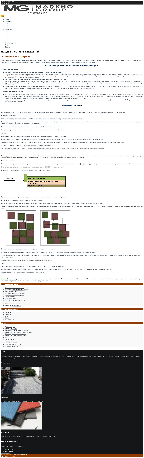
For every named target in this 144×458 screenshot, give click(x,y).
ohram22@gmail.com (7, 2)
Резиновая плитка (10, 297)
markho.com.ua (5, 453)
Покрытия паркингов (16, 39)
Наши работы (13, 25)
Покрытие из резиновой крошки (14, 288)
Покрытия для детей (11, 328)
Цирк (6, 337)
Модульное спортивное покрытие (15, 300)
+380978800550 (6, 4)
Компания (8, 21)
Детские (12, 33)
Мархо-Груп (9, 454)
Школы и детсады (10, 341)
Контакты (12, 27)
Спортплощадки (10, 43)
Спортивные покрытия (11, 346)
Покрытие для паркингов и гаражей (15, 334)
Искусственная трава (11, 291)
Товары (7, 47)
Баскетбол (8, 313)
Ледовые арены (9, 339)
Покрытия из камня (15, 41)
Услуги (7, 45)
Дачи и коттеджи (10, 327)
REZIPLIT (14, 456)
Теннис (7, 318)
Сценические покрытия (12, 343)
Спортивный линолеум (11, 302)
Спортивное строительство (13, 344)
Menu (2, 16)
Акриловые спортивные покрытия (15, 293)
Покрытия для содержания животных (16, 336)
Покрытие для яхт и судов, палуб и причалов (18, 332)
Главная (7, 19)
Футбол (7, 316)
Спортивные (13, 31)
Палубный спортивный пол (13, 305)
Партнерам (13, 23)
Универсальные (9, 320)
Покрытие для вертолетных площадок (16, 330)
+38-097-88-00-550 (7, 449)
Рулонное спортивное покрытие (14, 295)
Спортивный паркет (10, 298)
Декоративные (14, 35)
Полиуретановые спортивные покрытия (16, 290)
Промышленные (14, 37)
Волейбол (8, 314)
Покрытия (8, 29)
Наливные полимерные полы (13, 304)
